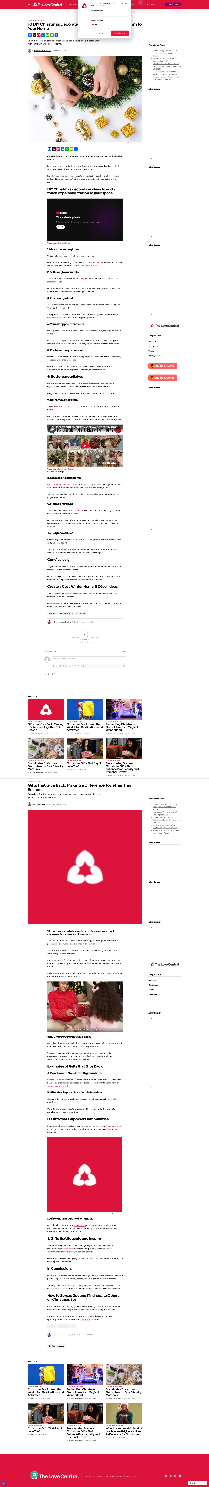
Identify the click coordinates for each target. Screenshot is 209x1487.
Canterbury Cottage (66, 469)
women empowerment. (57, 1086)
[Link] (78, 666)
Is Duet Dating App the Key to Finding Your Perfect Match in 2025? (165, 53)
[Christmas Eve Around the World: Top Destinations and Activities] (85, 709)
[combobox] (95, 24)
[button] (29, 4)
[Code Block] (75, 666)
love (73, 1326)
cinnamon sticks (62, 406)
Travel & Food (78, 721)
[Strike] (63, 666)
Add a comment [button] (58, 1346)
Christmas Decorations (65, 613)
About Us (152, 341)
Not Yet (101, 33)
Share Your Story (173, 4)
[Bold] (54, 666)
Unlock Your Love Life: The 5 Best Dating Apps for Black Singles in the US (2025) (167, 66)
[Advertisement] (169, 126)
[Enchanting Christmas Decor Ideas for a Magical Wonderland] (124, 709)
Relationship (38, 721)
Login (124, 651)
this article (57, 603)
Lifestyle (31, 20)
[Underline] (60, 666)
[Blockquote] (72, 666)
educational (68, 1248)
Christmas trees (93, 262)
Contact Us (153, 346)
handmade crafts (114, 1126)
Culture (70, 760)
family (81, 278)
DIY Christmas (80, 613)
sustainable (112, 1099)
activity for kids (76, 510)
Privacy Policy (154, 356)
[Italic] (57, 666)
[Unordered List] (69, 666)
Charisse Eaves (64, 243)
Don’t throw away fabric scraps (61, 484)
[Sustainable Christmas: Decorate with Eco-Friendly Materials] (46, 748)
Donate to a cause (55, 1079)
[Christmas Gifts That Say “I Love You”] (85, 748)
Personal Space (39, 20)
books (93, 1245)
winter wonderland (81, 265)
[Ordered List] (66, 666)
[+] (84, 666)
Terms (151, 351)
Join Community (120, 33)
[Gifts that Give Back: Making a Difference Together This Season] (46, 709)
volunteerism (80, 1225)
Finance (114, 1425)
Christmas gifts (63, 1326)
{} (81, 666)
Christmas (52, 613)
